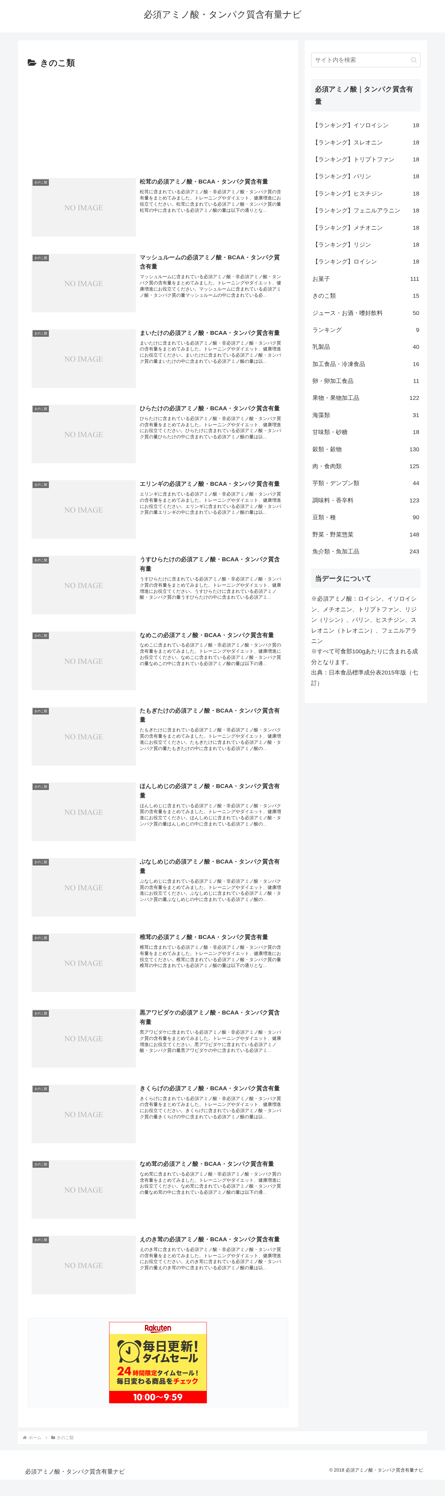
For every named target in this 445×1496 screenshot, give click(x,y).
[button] (414, 60)
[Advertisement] (158, 119)
